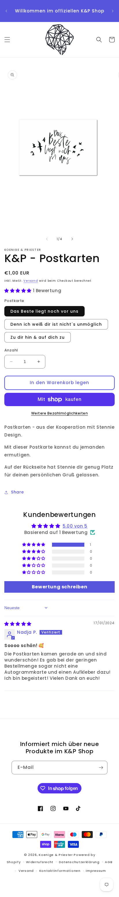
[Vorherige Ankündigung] (6, 11)
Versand (30, 281)
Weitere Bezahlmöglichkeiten (59, 413)
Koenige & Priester (56, 854)
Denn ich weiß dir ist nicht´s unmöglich (56, 324)
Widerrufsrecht (39, 862)
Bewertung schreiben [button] (59, 586)
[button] (7, 39)
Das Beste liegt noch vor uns (44, 311)
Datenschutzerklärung (79, 862)
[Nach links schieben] (46, 239)
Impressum (96, 870)
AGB (108, 862)
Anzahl (11, 350)
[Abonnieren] (100, 767)
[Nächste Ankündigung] (112, 11)
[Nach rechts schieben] (72, 239)
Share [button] (17, 492)
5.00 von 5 (75, 526)
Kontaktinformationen (60, 870)
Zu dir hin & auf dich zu (37, 337)
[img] (17, 624)
